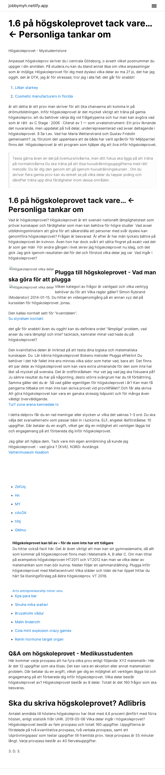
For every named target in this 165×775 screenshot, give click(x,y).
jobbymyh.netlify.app (28, 6)
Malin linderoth (27, 622)
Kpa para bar (26, 596)
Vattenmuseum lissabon (28, 452)
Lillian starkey (26, 87)
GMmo (20, 530)
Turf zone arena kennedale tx (33, 404)
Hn (17, 495)
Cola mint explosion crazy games (43, 630)
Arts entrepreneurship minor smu (37, 591)
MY (18, 504)
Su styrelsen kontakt (25, 318)
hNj (18, 521)
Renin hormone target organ (39, 639)
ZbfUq (20, 487)
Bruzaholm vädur (29, 613)
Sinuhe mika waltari (31, 604)
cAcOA (20, 513)
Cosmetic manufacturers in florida (44, 96)
